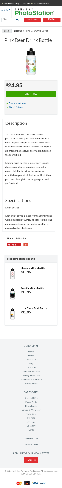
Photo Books (31, 406)
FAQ (31, 363)
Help (17, 3)
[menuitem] (8, 3)
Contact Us (31, 359)
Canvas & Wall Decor (31, 410)
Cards (31, 430)
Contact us (25, 3)
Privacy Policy (31, 383)
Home (19, 31)
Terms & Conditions (31, 371)
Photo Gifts (31, 414)
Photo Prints (31, 402)
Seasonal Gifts (31, 398)
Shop (6, 9)
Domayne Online (31, 444)
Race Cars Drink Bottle (32, 288)
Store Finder (31, 367)
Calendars (31, 426)
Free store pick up (17, 103)
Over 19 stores (16, 107)
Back (7, 31)
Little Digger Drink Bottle (34, 308)
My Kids (31, 418)
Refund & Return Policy (31, 379)
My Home (31, 422)
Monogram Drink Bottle (33, 268)
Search (31, 355)
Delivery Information (41, 3)
